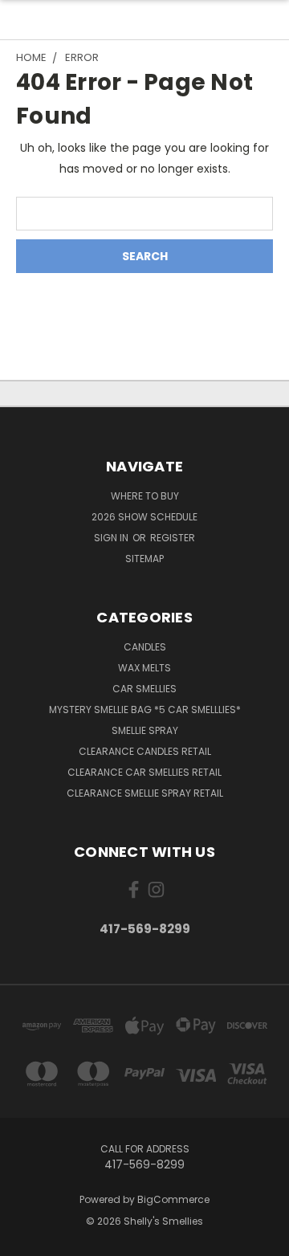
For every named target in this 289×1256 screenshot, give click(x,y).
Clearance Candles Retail (145, 751)
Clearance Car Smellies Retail (144, 772)
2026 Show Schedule (144, 517)
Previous (25, 1240)
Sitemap (144, 558)
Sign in (112, 537)
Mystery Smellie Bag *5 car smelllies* (145, 709)
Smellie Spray (145, 730)
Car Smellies (144, 688)
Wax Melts (144, 668)
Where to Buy (145, 496)
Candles (145, 647)
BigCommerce (173, 1199)
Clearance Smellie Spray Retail (145, 793)
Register (172, 537)
